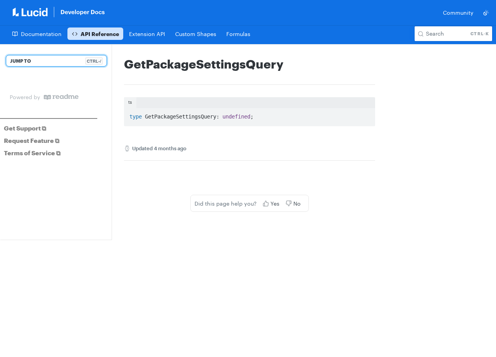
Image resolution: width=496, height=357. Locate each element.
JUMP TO (55, 61)
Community (458, 12)
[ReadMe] (61, 97)
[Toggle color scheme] (486, 13)
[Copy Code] (366, 114)
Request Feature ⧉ (31, 140)
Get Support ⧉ (25, 128)
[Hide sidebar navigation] (110, 142)
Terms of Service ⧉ (32, 152)
